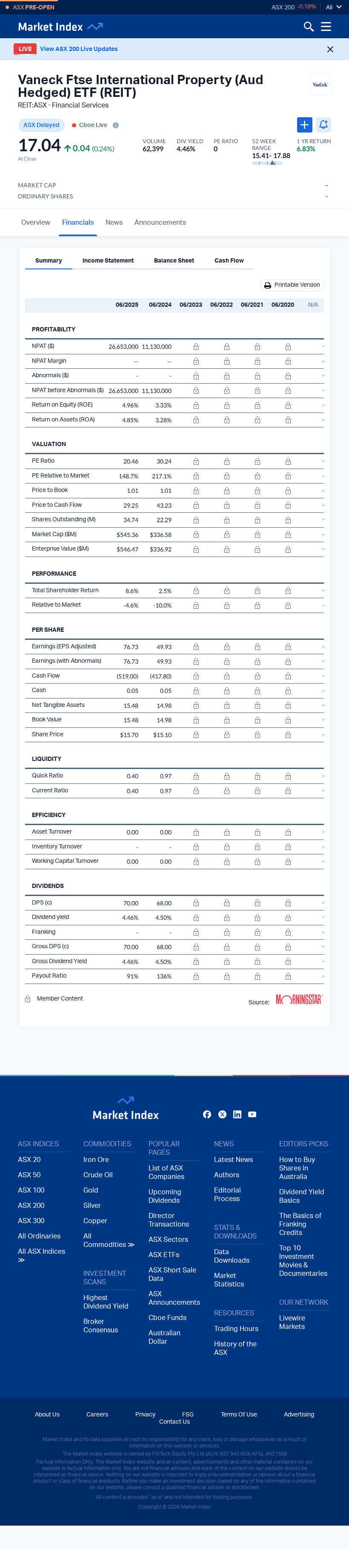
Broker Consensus (100, 1326)
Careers (97, 1415)
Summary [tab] (48, 261)
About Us (47, 1415)
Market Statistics (229, 1280)
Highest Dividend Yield (106, 1302)
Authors (226, 1175)
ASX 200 (283, 8)
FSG (188, 1415)
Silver (92, 1205)
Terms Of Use (239, 1415)
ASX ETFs (164, 1255)
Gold (90, 1190)
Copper (95, 1221)
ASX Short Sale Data (172, 1274)
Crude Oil (98, 1175)
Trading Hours (236, 1329)
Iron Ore (96, 1159)
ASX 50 (29, 1175)
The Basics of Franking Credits (300, 1224)
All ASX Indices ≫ (41, 1256)
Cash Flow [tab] (229, 261)
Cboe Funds (167, 1317)
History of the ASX (235, 1348)
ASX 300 (31, 1221)
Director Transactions (169, 1220)
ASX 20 (29, 1159)
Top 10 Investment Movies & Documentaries (303, 1261)
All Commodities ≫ (109, 1240)
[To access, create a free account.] (188, 347)
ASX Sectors (168, 1239)
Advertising (299, 1415)
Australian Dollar (164, 1337)
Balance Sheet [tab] (174, 261)
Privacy (145, 1415)
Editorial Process (227, 1194)
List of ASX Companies (166, 1172)
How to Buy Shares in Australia (297, 1168)
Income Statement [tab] (108, 261)
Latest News (233, 1159)
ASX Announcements (174, 1298)
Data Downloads (231, 1256)
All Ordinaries (39, 1236)
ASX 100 (31, 1190)
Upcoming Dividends (165, 1196)
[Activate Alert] (323, 125)
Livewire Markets (292, 1322)
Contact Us (174, 1422)
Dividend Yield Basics (301, 1196)
